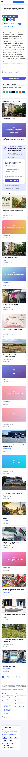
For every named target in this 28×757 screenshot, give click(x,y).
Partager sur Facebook (11, 16)
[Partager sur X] (7, 19)
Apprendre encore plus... (9, 734)
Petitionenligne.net (6, 1)
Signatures (17, 23)
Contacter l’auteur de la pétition (11, 72)
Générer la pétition (13, 180)
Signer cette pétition (14, 78)
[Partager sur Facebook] (10, 92)
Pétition (7, 23)
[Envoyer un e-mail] (10, 19)
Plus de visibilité (9, 26)
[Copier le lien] (13, 19)
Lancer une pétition (18, 1)
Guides (4, 693)
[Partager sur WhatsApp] (3, 19)
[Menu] (26, 2)
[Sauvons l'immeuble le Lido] (14, 112)
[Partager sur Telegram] (16, 92)
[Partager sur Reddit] (20, 92)
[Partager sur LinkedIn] (23, 92)
